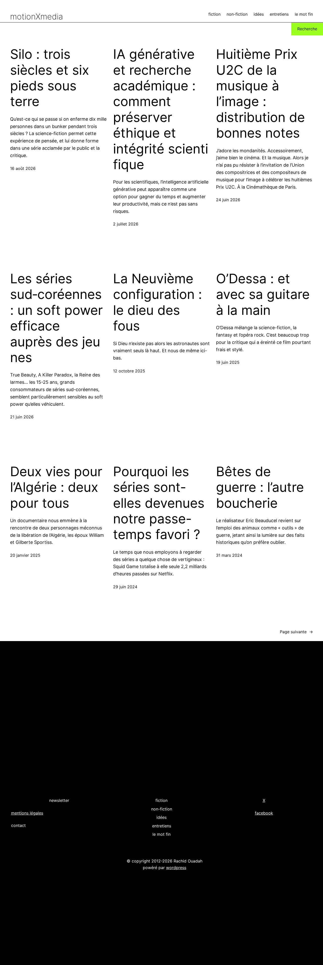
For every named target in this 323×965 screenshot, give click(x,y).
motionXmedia (36, 16)
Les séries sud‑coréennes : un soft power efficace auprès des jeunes (57, 318)
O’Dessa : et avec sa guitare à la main (263, 294)
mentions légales (27, 813)
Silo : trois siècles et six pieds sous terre (49, 77)
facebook (264, 813)
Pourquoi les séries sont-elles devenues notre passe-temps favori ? (158, 503)
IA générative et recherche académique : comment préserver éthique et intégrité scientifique (160, 109)
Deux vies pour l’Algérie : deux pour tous (56, 487)
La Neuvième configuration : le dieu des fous (157, 302)
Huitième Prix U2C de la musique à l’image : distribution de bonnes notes (260, 93)
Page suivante (296, 631)
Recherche (307, 28)
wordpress (176, 867)
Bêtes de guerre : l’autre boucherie (260, 487)
